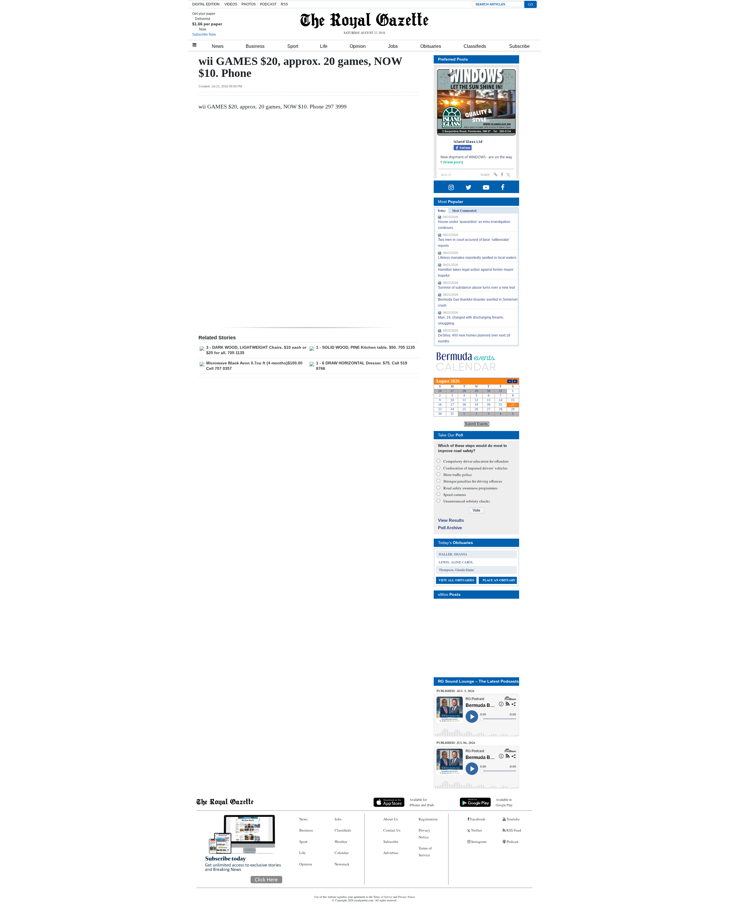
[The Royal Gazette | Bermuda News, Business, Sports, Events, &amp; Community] (364, 20)
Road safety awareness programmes (470, 488)
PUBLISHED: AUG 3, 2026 (455, 691)
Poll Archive (450, 527)
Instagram (478, 841)
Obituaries (430, 46)
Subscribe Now (204, 34)
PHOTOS (248, 4)
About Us (390, 819)
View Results (451, 520)
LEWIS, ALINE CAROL (456, 562)
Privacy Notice (424, 833)
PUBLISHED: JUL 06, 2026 (456, 742)
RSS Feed (513, 830)
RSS (284, 4)
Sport (292, 46)
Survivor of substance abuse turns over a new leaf (476, 288)
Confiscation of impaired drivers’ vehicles (475, 468)
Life (323, 46)
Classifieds (475, 46)
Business (255, 46)
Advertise (390, 852)
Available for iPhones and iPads (421, 802)
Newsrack (342, 864)
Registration (428, 819)
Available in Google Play (504, 802)
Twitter (476, 830)
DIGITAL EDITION (206, 4)
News (218, 46)
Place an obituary (499, 580)
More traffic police (457, 474)
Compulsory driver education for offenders (476, 461)
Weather (341, 841)
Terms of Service (425, 851)
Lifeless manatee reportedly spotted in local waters (477, 258)
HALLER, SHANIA (453, 554)
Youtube (513, 819)
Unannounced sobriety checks (466, 501)
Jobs (393, 46)
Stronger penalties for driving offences (472, 481)
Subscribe (519, 46)
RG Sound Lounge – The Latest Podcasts (478, 681)
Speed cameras (454, 494)
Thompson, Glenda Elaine (456, 569)
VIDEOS (230, 4)
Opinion (358, 46)
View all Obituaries (456, 580)
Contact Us (391, 830)
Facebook (477, 819)
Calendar (342, 852)
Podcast (512, 841)
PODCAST (268, 4)
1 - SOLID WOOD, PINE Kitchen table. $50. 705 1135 (365, 347)
